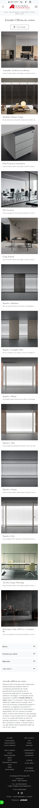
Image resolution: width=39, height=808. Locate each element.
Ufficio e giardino (14, 12)
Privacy (9, 796)
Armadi (29, 743)
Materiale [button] (6, 661)
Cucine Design (9, 740)
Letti (29, 740)
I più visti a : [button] (7, 669)
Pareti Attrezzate (9, 755)
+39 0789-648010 (21, 784)
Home (6, 12)
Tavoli (10, 764)
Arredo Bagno (9, 769)
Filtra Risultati (21, 27)
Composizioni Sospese (9, 762)
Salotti (10, 760)
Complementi (29, 755)
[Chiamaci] (21, 2)
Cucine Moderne (9, 743)
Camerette (29, 745)
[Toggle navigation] (36, 7)
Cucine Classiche (9, 745)
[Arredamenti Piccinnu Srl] (19, 7)
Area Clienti (14, 2)
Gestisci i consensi (26, 796)
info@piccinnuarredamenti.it (22, 786)
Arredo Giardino (29, 770)
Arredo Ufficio (25, 12)
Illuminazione (29, 753)
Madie (10, 757)
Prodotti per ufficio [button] (10, 654)
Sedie (10, 767)
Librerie (9, 753)
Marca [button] (5, 646)
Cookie (15, 796)
